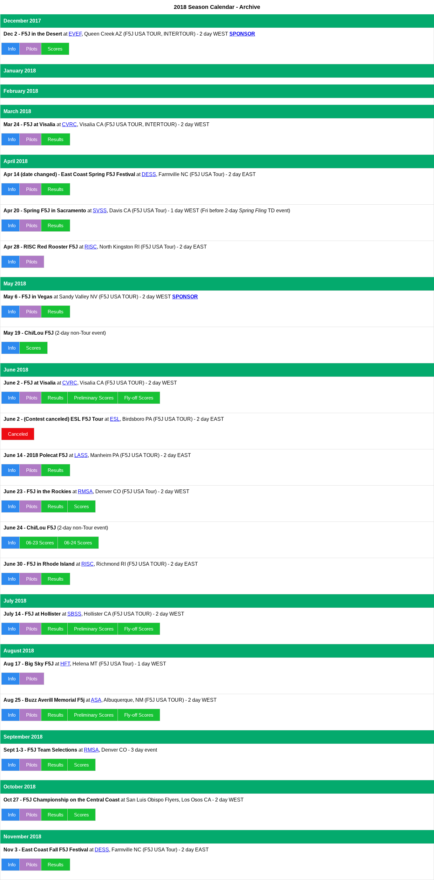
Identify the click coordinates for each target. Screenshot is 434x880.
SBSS (74, 614)
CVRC (69, 124)
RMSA (85, 491)
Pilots (31, 48)
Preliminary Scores (94, 397)
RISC (91, 246)
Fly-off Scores (138, 397)
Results (56, 139)
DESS (149, 174)
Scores (55, 48)
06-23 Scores (40, 542)
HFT (65, 663)
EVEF (75, 34)
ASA (96, 700)
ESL (115, 419)
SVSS (100, 210)
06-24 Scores (78, 542)
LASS (81, 455)
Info (12, 48)
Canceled (18, 434)
